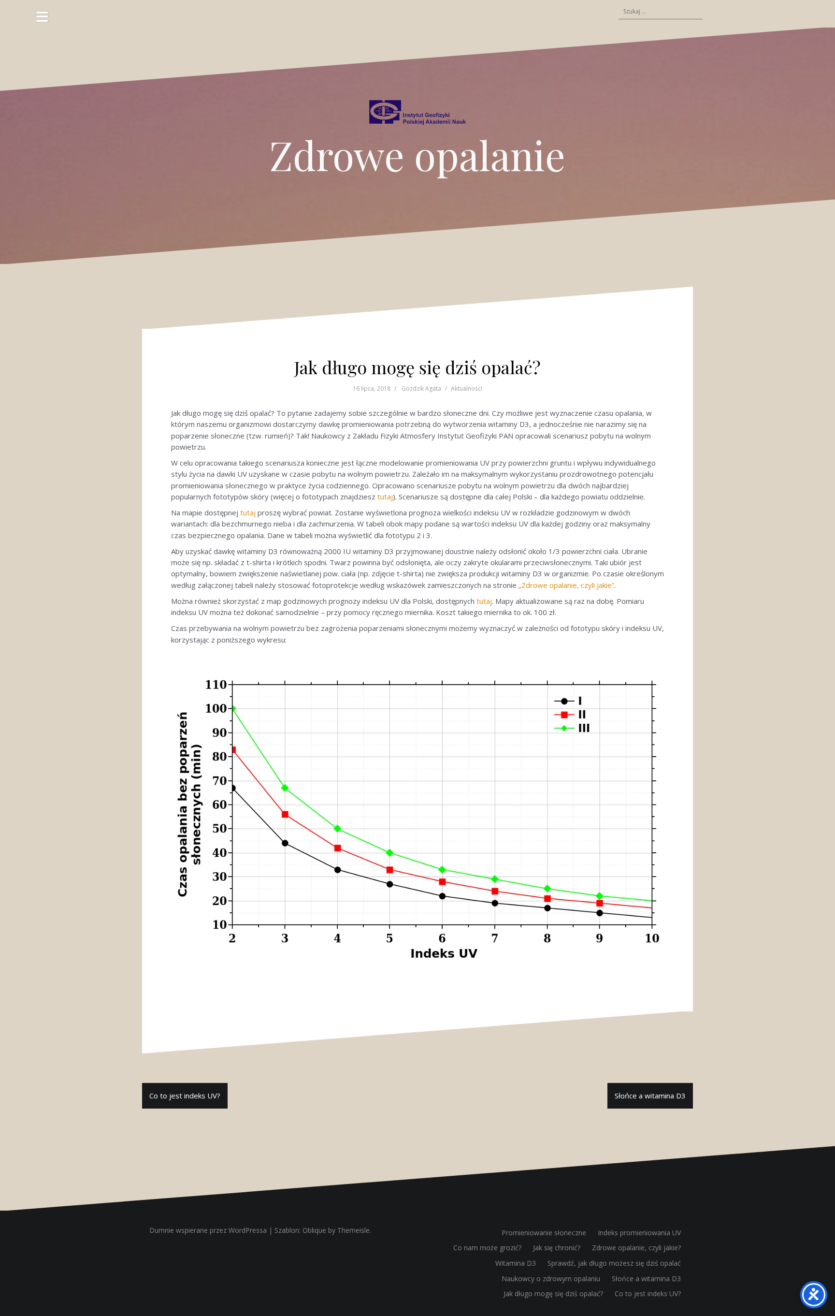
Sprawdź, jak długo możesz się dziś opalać (614, 1263)
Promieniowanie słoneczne (544, 1232)
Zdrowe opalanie (417, 154)
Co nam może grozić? (487, 1247)
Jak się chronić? (556, 1247)
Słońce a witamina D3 (650, 1095)
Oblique (314, 1230)
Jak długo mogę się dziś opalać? (553, 1293)
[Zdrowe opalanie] (417, 115)
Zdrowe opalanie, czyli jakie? (636, 1247)
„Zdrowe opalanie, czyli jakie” (566, 585)
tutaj (385, 496)
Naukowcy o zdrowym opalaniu (551, 1278)
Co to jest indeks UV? (184, 1095)
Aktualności (466, 388)
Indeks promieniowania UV (639, 1232)
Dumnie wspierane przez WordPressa (208, 1230)
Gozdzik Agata (421, 388)
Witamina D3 (515, 1263)
